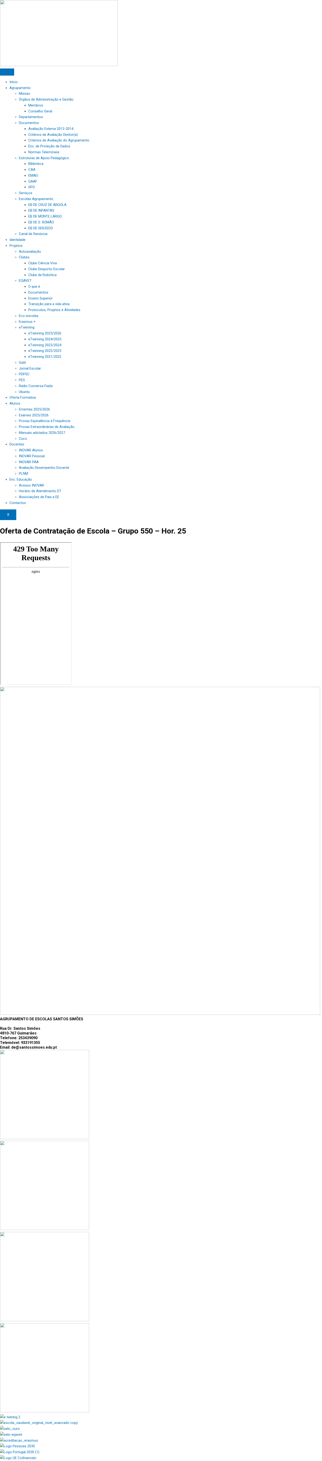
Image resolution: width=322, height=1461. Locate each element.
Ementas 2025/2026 (34, 409)
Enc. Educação (20, 479)
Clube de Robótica (42, 275)
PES (22, 380)
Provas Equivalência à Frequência (44, 421)
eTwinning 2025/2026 (44, 333)
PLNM (23, 473)
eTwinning (26, 327)
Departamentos (31, 117)
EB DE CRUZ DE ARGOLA (47, 205)
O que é (34, 286)
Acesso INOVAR (31, 485)
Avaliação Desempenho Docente (44, 468)
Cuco (23, 438)
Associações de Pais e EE (39, 497)
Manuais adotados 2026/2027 (42, 433)
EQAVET (25, 280)
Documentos (29, 123)
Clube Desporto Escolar (46, 269)
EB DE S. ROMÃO (41, 222)
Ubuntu (24, 392)
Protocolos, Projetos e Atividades (54, 310)
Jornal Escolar (30, 368)
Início (13, 82)
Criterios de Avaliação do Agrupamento (58, 140)
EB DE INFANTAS (41, 210)
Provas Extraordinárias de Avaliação (46, 427)
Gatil (22, 362)
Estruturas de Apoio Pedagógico (44, 158)
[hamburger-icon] (7, 72)
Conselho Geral (40, 111)
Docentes (16, 444)
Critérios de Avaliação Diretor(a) (53, 134)
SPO (31, 187)
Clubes (24, 257)
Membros (35, 105)
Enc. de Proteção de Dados (49, 146)
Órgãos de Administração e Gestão (46, 99)
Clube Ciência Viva (42, 263)
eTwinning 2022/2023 (44, 351)
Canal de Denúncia (33, 234)
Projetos (16, 246)
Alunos (14, 403)
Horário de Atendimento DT (40, 491)
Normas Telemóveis (43, 152)
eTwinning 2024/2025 (44, 339)
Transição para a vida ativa (49, 304)
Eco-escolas (28, 316)
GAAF (32, 181)
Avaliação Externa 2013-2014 (50, 129)
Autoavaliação (30, 251)
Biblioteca (35, 164)
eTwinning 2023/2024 (44, 345)
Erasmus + (27, 322)
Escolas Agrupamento (36, 199)
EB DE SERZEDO (40, 228)
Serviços (25, 193)
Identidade (17, 240)
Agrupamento (20, 88)
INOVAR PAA (29, 462)
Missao (24, 93)
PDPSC (24, 374)
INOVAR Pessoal (32, 456)
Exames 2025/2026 (34, 415)
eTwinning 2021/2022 (44, 357)
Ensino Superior (40, 298)
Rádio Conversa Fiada (36, 386)
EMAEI (33, 175)
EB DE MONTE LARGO (45, 216)
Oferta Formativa (22, 397)
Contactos (17, 503)
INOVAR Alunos (31, 450)
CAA (31, 169)
